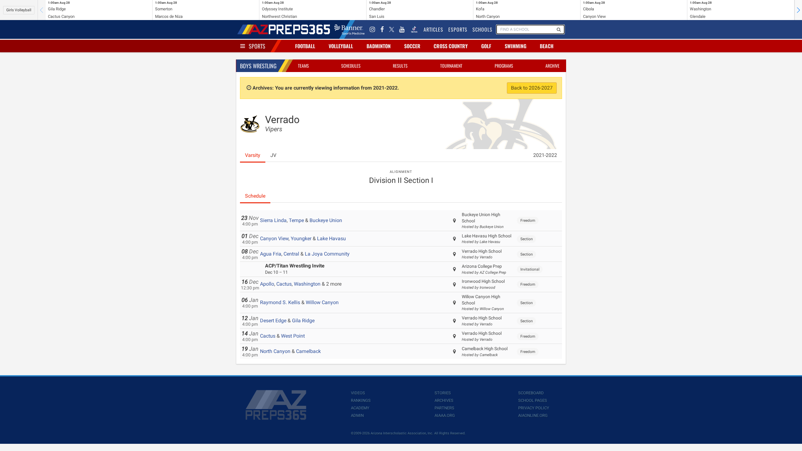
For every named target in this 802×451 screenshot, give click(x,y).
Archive (552, 65)
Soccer (412, 46)
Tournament (451, 65)
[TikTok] (414, 29)
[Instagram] (372, 29)
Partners (444, 408)
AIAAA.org (445, 415)
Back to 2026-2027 (532, 88)
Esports (457, 29)
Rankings (361, 400)
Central (291, 254)
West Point (293, 336)
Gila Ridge (303, 321)
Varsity (252, 155)
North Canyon (275, 351)
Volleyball (341, 46)
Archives (444, 400)
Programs (504, 65)
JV (273, 155)
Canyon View (274, 238)
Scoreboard (531, 393)
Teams (303, 65)
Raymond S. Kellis (280, 302)
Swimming (515, 46)
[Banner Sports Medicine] (349, 29)
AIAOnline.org (533, 415)
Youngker (301, 238)
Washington (307, 284)
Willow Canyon (322, 302)
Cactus (284, 284)
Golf (486, 46)
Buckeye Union (326, 220)
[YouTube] (402, 29)
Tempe (296, 220)
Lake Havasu (331, 238)
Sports (257, 46)
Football (305, 46)
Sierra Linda (273, 220)
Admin (357, 415)
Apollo (267, 284)
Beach (547, 46)
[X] (391, 29)
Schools (482, 29)
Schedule (255, 196)
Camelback (308, 351)
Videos (358, 393)
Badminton (379, 46)
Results (400, 65)
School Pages (532, 400)
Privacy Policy (533, 408)
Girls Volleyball (18, 10)
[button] (798, 10)
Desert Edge (273, 321)
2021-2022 (545, 155)
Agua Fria (270, 254)
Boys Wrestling (258, 66)
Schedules (351, 65)
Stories (443, 393)
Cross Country (451, 46)
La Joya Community (327, 254)
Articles (433, 29)
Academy (360, 408)
